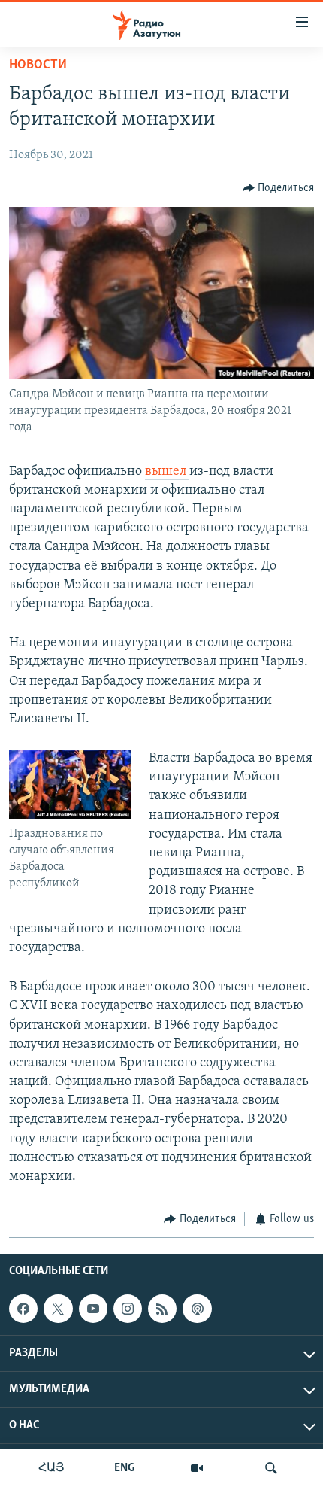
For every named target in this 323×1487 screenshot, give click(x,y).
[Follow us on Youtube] (93, 1308)
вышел (167, 472)
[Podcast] (197, 1308)
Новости (38, 65)
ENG (124, 1468)
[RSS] (162, 1308)
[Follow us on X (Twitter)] (58, 1308)
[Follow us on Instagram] (127, 1308)
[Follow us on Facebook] (23, 1308)
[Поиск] (271, 1468)
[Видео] (196, 1468)
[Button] (279, 188)
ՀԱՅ (51, 1468)
